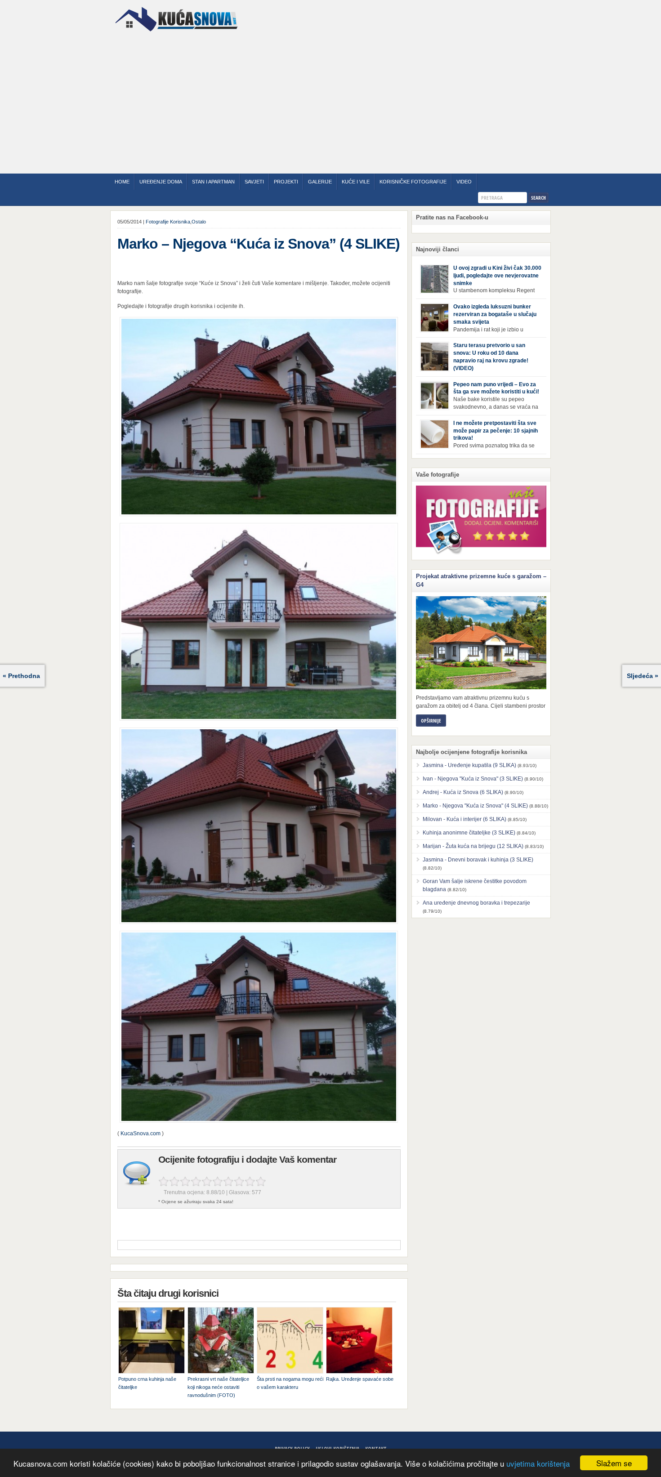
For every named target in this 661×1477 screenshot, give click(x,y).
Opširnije (431, 720)
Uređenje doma (160, 181)
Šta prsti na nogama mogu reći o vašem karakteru (290, 1383)
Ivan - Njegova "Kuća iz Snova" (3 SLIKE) (473, 779)
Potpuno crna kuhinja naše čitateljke (147, 1383)
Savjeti (254, 181)
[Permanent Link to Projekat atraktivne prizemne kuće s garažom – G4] (481, 642)
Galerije (320, 181)
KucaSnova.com (141, 1133)
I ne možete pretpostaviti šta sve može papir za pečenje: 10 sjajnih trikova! (495, 431)
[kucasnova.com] (176, 34)
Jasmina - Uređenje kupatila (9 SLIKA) (469, 765)
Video (464, 181)
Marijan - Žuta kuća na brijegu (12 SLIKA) (473, 846)
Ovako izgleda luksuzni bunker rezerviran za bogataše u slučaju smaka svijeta (494, 314)
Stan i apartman (213, 181)
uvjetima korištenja (538, 1463)
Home (122, 181)
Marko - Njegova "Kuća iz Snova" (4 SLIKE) (475, 806)
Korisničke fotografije (413, 181)
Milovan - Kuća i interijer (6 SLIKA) (464, 819)
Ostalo (199, 221)
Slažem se (614, 1462)
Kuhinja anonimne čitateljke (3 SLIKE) (469, 833)
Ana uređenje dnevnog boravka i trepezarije (476, 903)
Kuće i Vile (356, 181)
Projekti (286, 181)
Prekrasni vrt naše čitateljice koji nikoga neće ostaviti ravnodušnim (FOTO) (218, 1387)
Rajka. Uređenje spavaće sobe (359, 1379)
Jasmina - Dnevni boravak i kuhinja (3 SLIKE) (478, 860)
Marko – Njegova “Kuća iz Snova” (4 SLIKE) (258, 244)
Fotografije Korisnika (168, 221)
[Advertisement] (330, 104)
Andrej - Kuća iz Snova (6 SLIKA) (463, 792)
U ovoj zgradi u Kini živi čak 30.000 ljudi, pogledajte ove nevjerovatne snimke (497, 275)
